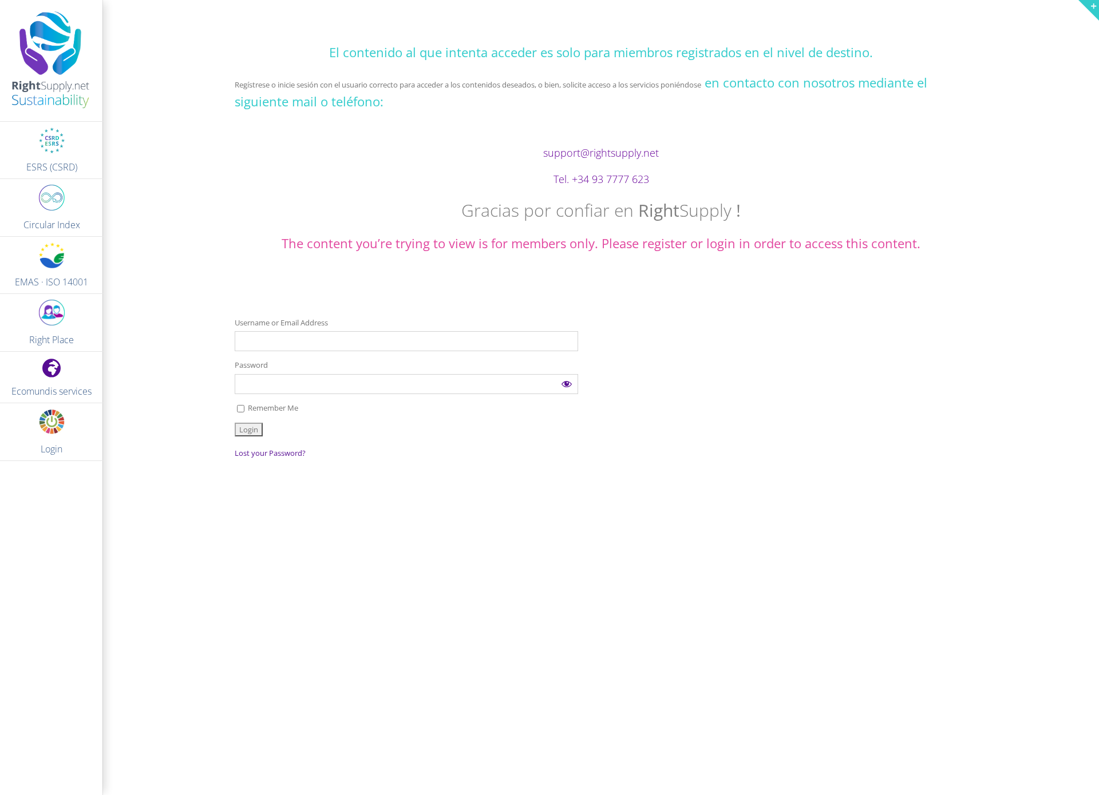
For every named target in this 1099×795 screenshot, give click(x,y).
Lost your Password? (270, 453)
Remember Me (272, 408)
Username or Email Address (281, 322)
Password (251, 365)
